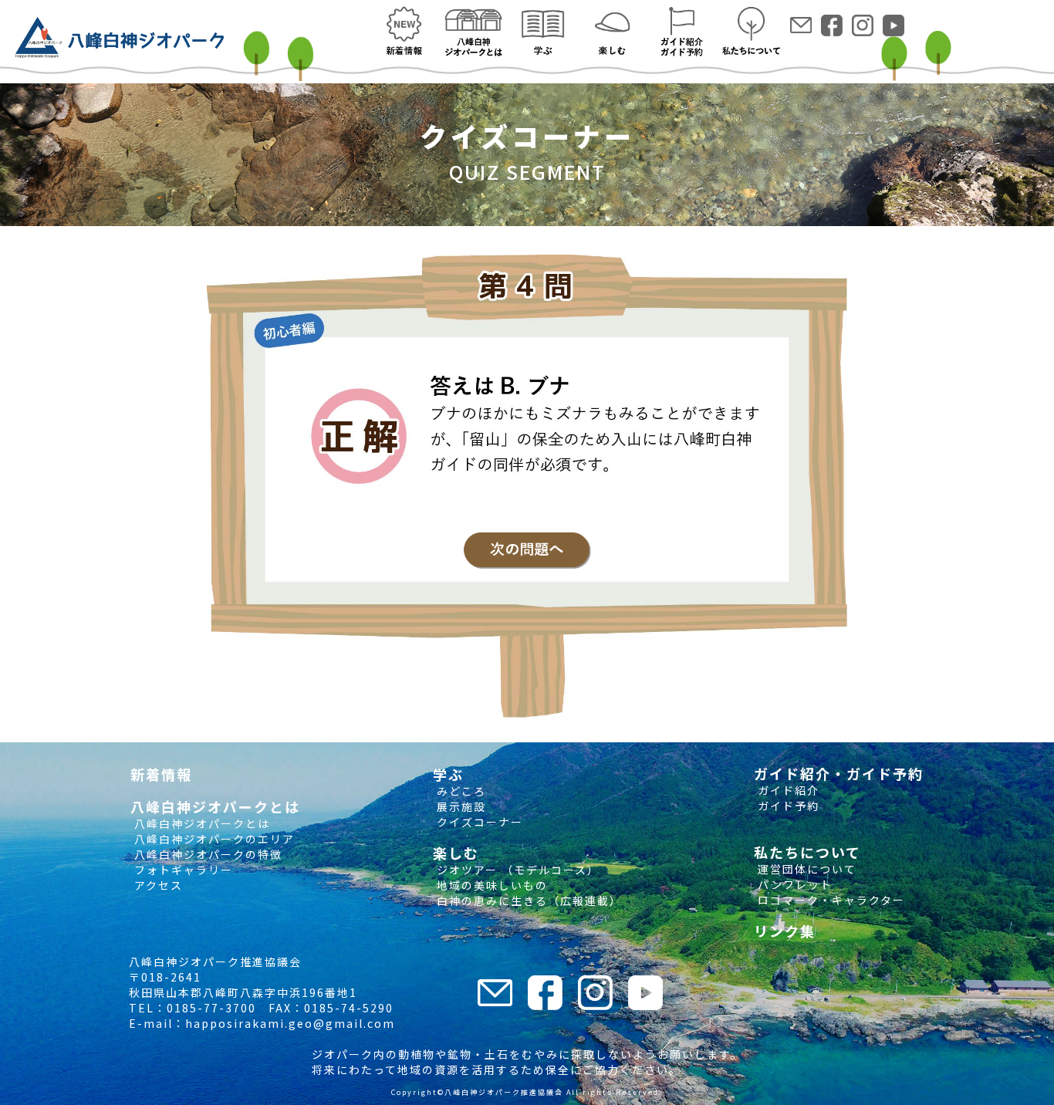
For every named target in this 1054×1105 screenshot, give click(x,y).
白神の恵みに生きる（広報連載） (527, 900)
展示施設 (459, 806)
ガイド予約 (786, 805)
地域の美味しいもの (490, 885)
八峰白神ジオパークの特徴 (206, 854)
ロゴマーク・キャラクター (829, 899)
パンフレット (793, 884)
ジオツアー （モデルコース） (516, 869)
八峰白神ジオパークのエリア (212, 838)
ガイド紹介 (786, 790)
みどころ (459, 791)
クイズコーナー (478, 822)
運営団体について (805, 869)
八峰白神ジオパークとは (200, 823)
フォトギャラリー (181, 869)
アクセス (156, 885)
